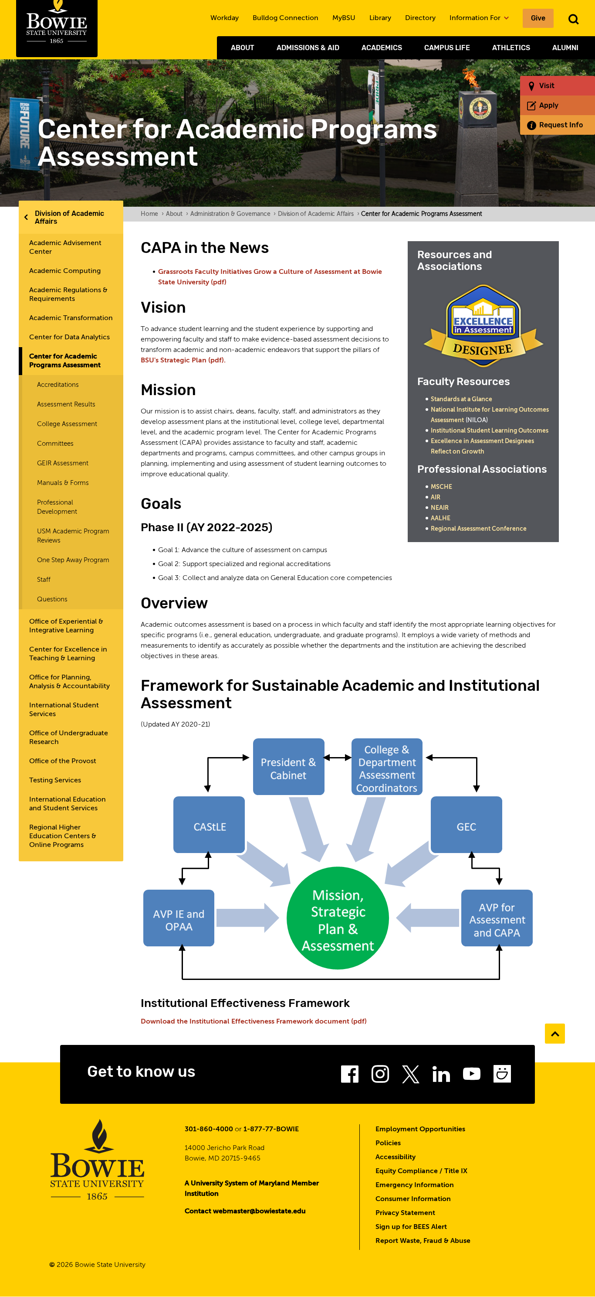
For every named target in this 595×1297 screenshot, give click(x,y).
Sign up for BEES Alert (411, 1227)
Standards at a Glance (461, 399)
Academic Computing (65, 271)
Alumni (565, 48)
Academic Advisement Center (65, 248)
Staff (44, 580)
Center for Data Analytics (69, 337)
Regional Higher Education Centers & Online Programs (62, 836)
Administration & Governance (233, 214)
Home (152, 214)
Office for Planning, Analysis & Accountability (69, 682)
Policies (388, 1143)
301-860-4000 (209, 1129)
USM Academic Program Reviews (73, 536)
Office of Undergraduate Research (68, 738)
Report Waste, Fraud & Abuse (422, 1241)
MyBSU (343, 18)
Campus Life (447, 48)
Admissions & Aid (308, 48)
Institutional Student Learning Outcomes (489, 431)
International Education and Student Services (67, 804)
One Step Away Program (73, 560)
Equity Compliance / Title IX (421, 1171)
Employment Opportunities (420, 1129)
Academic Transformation (71, 318)
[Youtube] (471, 1076)
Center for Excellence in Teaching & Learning (68, 654)
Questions (52, 599)
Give (538, 18)
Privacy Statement (405, 1213)
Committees (55, 443)
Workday (224, 18)
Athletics (511, 48)
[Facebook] (349, 1076)
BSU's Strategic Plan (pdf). (183, 360)
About (242, 48)
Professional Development (57, 507)
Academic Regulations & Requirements (68, 295)
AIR (435, 498)
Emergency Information (414, 1185)
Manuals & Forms (63, 483)
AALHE (440, 518)
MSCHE (441, 487)
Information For (476, 18)
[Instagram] (380, 1076)
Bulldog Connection (285, 18)
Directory (420, 18)
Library (380, 18)
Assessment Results (66, 404)
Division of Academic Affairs (69, 217)
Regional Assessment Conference (479, 529)
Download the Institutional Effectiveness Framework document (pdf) (254, 1021)
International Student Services (64, 710)
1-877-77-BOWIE (271, 1129)
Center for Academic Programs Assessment (65, 361)
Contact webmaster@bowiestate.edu (245, 1211)
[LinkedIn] (441, 1076)
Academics (382, 48)
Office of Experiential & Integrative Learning (66, 626)
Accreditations (58, 385)
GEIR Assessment (62, 463)
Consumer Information (413, 1199)
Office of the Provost (62, 761)
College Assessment (67, 424)
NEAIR (440, 508)
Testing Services (55, 780)
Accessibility (395, 1157)
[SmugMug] (502, 1076)
